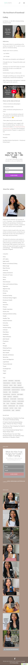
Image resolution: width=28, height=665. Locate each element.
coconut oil (5, 385)
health (4, 396)
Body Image (6, 266)
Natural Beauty (7, 336)
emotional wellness (16, 389)
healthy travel (6, 398)
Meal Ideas (6, 332)
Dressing (5, 291)
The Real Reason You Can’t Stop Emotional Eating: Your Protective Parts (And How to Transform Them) (13, 435)
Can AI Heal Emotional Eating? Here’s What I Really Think (13, 430)
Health (4, 316)
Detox (4, 277)
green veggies (20, 394)
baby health (6, 261)
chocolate (14, 383)
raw (17, 405)
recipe (16, 408)
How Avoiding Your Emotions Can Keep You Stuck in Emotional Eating (13, 419)
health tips (9, 396)
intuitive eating (21, 401)
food (10, 392)
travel (20, 408)
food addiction (15, 392)
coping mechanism (8, 273)
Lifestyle (5, 330)
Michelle (6, 21)
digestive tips (6, 289)
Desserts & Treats (8, 275)
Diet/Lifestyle (6, 282)
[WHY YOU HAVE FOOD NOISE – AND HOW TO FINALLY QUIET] (11, 518)
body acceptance (6, 383)
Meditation (6, 334)
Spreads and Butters (8, 355)
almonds (5, 380)
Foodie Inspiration (7, 309)
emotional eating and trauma (17, 387)
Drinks (4, 293)
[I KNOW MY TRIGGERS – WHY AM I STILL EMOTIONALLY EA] (11, 621)
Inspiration (6, 325)
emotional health (6, 389)
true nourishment (6, 410)
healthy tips (15, 396)
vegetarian (18, 410)
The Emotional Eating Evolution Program (13, 248)
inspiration (14, 401)
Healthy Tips (6, 318)
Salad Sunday (6, 350)
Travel (4, 366)
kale (4, 403)
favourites (5, 304)
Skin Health (6, 352)
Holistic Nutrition (7, 320)
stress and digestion (8, 359)
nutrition (5, 405)
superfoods (6, 362)
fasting (4, 302)
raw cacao (21, 405)
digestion (19, 385)
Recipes (5, 346)
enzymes (23, 389)
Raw (4, 343)
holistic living (20, 398)
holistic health (13, 398)
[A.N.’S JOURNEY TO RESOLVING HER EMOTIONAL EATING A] (11, 535)
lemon (8, 403)
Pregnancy (5, 341)
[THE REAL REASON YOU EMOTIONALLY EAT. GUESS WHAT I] (11, 501)
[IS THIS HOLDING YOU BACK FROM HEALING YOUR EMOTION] (11, 604)
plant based (6, 339)
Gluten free (6, 311)
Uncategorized (7, 368)
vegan (4, 373)
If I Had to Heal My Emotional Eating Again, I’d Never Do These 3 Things (12, 423)
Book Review (6, 268)
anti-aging (5, 259)
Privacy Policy (15, 662)
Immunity (5, 323)
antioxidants (10, 380)
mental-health (20, 403)
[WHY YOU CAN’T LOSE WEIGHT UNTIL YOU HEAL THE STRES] (11, 570)
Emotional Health (7, 23)
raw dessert (5, 408)
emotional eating (6, 387)
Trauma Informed (7, 364)
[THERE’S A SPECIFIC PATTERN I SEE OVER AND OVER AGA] (11, 552)
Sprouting (5, 357)
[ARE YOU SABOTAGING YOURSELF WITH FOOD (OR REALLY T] (11, 638)
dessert (10, 385)
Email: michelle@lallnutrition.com (16, 481)
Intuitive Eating (7, 327)
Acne (4, 257)
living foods (13, 403)
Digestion (5, 286)
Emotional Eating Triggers (10, 298)
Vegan (4, 371)
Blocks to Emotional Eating (10, 263)
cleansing (5, 270)
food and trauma (6, 394)
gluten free (13, 394)
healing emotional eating (9, 314)
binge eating (17, 380)
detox (4, 279)
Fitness (5, 307)
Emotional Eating (20, 21)
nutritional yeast (11, 405)
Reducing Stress (7, 348)
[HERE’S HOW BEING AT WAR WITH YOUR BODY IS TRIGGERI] (11, 587)
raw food (11, 408)
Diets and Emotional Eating (10, 284)
